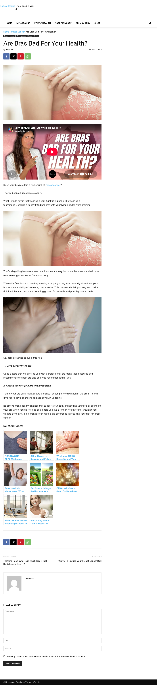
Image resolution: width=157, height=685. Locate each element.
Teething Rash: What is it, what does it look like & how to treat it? (25, 563)
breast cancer (53, 185)
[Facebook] (6, 56)
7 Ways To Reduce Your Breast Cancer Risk (79, 561)
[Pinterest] (20, 56)
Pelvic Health (42, 23)
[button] (150, 23)
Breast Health (33, 36)
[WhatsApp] (28, 56)
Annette (9, 49)
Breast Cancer (17, 31)
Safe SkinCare (63, 23)
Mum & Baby (83, 23)
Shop (97, 23)
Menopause (23, 23)
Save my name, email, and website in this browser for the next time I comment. (46, 656)
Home (9, 23)
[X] (13, 56)
